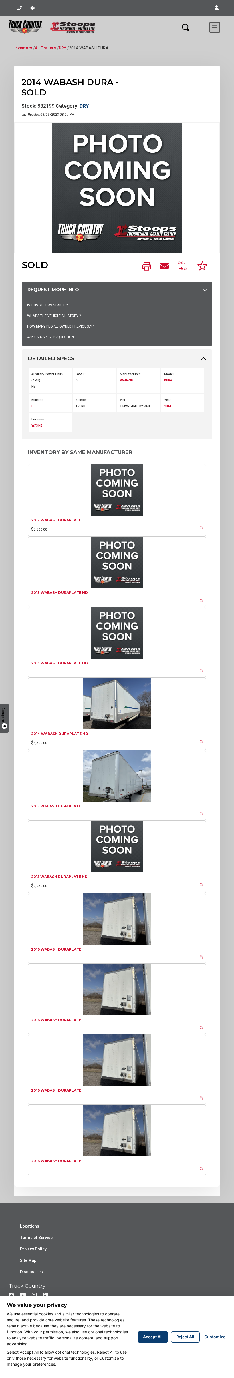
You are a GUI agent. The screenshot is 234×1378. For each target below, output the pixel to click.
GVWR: (81, 374)
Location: (38, 419)
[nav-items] (19, 8)
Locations (29, 1226)
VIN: (123, 400)
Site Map (28, 1260)
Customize (214, 1336)
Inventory (23, 48)
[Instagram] (34, 1295)
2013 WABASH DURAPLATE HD (59, 592)
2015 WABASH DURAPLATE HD (59, 877)
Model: (169, 374)
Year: (168, 400)
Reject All (185, 1336)
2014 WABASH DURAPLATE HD (59, 734)
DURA (168, 380)
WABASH (126, 380)
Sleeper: (82, 400)
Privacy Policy (33, 1249)
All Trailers (45, 48)
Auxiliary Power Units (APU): (47, 377)
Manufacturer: (130, 374)
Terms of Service (36, 1237)
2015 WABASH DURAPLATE (56, 806)
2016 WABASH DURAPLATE (56, 949)
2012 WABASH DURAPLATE (56, 520)
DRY (62, 48)
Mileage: (37, 400)
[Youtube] (23, 1295)
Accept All (153, 1336)
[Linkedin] (45, 1295)
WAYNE (36, 425)
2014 (167, 406)
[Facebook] (11, 1295)
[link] (147, 267)
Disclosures (31, 1271)
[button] (217, 8)
